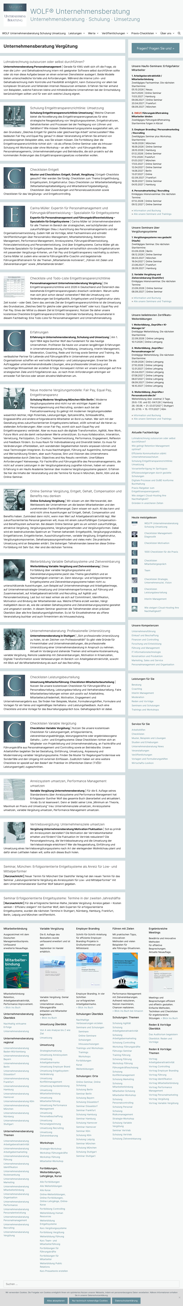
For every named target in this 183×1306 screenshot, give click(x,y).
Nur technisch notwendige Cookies (90, 1300)
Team (147, 570)
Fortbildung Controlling (52, 1208)
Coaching (137, 688)
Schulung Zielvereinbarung (127, 1138)
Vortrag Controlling (159, 1066)
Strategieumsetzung (51, 1050)
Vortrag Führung (157, 1074)
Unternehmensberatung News (148, 746)
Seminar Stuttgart (86, 1155)
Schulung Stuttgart (86, 1151)
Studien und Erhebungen (145, 742)
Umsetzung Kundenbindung (54, 1085)
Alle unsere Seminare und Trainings (152, 214)
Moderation (138, 697)
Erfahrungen (39, 332)
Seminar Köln (83, 1131)
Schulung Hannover (86, 1122)
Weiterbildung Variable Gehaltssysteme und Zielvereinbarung (75, 561)
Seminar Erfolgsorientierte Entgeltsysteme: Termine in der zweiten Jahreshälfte (62, 898)
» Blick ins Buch (12, 1007)
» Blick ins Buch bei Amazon (128, 1010)
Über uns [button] (165, 33)
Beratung (136, 684)
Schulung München (86, 1147)
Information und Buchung (147, 210)
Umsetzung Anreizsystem (53, 1054)
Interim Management (155, 598)
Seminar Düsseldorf (87, 1106)
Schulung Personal (122, 1106)
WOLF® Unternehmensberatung (80, 11)
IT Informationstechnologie (146, 652)
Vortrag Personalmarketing (163, 1094)
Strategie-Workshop (50, 1148)
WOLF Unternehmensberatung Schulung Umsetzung (34, 33)
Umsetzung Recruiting (52, 1128)
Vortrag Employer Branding (163, 1070)
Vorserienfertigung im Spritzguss (149, 468)
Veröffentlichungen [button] (113, 33)
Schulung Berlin (84, 1089)
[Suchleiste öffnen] (179, 33)
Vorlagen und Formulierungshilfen (150, 758)
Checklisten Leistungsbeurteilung (54, 677)
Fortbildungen (83, 1060)
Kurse (79, 1064)
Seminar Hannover (86, 1126)
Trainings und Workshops (145, 709)
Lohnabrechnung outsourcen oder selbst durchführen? (44, 62)
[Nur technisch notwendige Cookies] (179, 1297)
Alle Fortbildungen (50, 1181)
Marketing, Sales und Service (147, 660)
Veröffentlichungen (142, 754)
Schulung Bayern (85, 1097)
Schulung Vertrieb (122, 1134)
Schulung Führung (122, 1059)
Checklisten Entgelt (44, 169)
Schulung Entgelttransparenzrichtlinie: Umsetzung (67, 108)
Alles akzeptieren (56, 1300)
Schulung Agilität (122, 1023)
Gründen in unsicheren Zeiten (147, 503)
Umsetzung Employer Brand (55, 1066)
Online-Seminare (87, 1035)
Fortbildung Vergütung (52, 1232)
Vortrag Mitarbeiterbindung (163, 1083)
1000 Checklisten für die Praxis (161, 551)
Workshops (84, 1056)
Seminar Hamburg (86, 1118)
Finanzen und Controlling (145, 639)
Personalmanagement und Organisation (153, 664)
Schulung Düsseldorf (87, 1102)
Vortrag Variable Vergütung (163, 1103)
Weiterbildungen (85, 1068)
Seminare (83, 1031)
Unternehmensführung (144, 631)
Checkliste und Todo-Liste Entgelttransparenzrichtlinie (70, 278)
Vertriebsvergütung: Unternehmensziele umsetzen (67, 824)
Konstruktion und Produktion (147, 656)
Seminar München (85, 1143)
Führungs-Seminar (122, 1050)
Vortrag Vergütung (159, 1098)
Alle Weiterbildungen (51, 1186)
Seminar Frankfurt (86, 1110)
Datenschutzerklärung (126, 1300)
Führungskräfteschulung (125, 1067)
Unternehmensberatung (16, 1031)
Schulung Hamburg (86, 1114)
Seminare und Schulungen (146, 705)
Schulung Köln (83, 1135)
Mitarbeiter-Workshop (51, 1161)
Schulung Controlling (124, 1042)
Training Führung (121, 1055)
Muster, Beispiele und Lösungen (149, 738)
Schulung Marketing (123, 1079)
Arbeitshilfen (138, 729)
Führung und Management (146, 647)
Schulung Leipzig (85, 1139)
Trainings (83, 1052)
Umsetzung (46, 1037)
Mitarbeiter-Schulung (124, 1090)
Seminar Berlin (84, 1093)
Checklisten (138, 733)
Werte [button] (91, 33)
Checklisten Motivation (156, 543)
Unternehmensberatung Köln (19, 1101)
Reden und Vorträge (142, 701)
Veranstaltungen (140, 750)
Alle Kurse (45, 1190)
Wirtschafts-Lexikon (143, 763)
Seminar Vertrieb (122, 1130)
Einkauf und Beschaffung (145, 635)
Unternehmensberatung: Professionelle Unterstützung (70, 631)
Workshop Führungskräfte (54, 1152)
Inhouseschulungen (88, 1044)
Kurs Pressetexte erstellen (54, 1270)
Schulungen (84, 1039)
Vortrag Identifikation (160, 1078)
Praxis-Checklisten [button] (142, 33)
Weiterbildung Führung (52, 1236)
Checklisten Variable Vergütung (53, 723)
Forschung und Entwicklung (146, 643)
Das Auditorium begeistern (163, 1034)
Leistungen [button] (75, 33)
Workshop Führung (50, 1156)
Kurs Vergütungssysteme (53, 1228)
